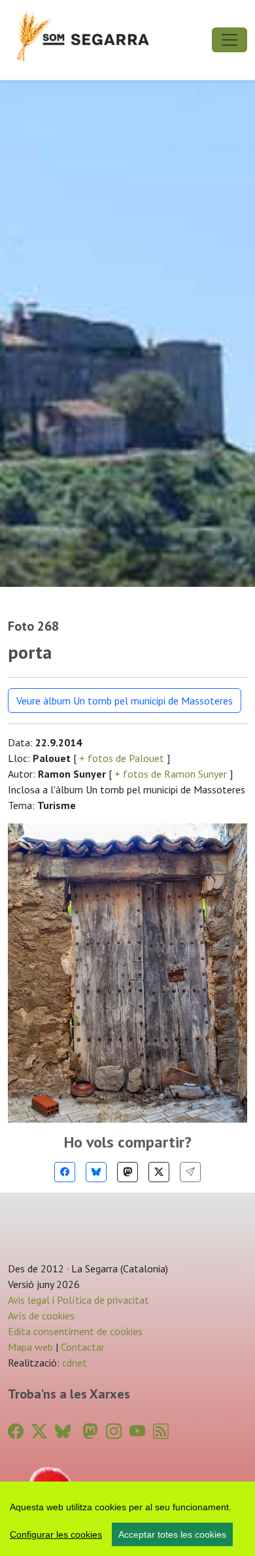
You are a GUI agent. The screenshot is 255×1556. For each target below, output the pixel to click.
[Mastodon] (127, 1172)
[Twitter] (158, 1172)
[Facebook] (64, 1172)
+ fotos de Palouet (121, 758)
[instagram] (114, 1431)
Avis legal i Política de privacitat (78, 1299)
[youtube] (137, 1431)
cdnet (73, 1362)
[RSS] (161, 1431)
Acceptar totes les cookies (172, 1534)
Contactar (83, 1346)
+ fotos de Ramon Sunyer (171, 773)
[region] (127, 1519)
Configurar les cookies (56, 1534)
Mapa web (30, 1346)
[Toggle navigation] (229, 39)
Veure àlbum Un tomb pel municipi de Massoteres (124, 700)
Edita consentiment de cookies (75, 1331)
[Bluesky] (96, 1172)
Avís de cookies (41, 1315)
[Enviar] (190, 1172)
